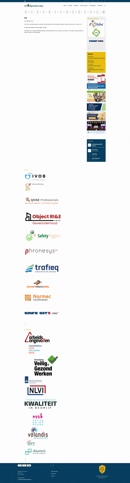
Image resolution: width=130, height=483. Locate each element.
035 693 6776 (21, 477)
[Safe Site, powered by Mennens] (41, 313)
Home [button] (65, 5)
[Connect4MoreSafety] (37, 284)
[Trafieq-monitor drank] (96, 106)
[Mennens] (96, 41)
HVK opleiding (91, 62)
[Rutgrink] (42, 218)
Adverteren (93, 1)
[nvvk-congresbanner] (96, 127)
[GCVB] (35, 349)
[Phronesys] (41, 251)
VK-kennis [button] (76, 5)
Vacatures (90, 141)
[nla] (33, 380)
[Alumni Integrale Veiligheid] (35, 451)
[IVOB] (35, 176)
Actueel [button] (70, 5)
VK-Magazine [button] (92, 5)
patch (67, 24)
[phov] (96, 32)
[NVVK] (37, 419)
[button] (105, 5)
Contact (98, 1)
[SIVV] (31, 442)
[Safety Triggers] (43, 235)
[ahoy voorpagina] (96, 97)
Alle (103, 12)
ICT (25, 21)
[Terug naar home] (33, 5)
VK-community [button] (83, 5)
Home (29, 465)
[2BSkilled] (96, 24)
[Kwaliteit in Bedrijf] (40, 404)
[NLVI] (36, 390)
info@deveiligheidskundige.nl (24, 479)
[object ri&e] (96, 78)
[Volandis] (37, 432)
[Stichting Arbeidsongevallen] (37, 337)
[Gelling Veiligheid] (34, 187)
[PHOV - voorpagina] (96, 88)
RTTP (105, 477)
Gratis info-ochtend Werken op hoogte (96, 58)
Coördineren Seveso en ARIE (94, 65)
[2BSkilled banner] (96, 116)
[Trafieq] (41, 268)
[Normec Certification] (37, 297)
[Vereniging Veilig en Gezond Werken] (46, 365)
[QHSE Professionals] (41, 201)
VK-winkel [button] (99, 5)
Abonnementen (87, 1)
